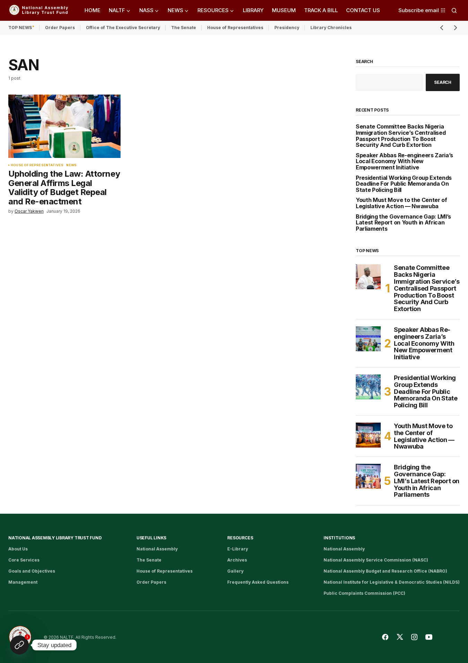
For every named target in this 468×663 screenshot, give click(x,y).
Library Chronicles (331, 27)
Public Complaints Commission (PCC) (364, 593)
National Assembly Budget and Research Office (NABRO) (385, 571)
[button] (454, 10)
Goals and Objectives (31, 571)
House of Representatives (235, 27)
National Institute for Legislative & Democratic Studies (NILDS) (392, 582)
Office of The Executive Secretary (123, 27)
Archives (237, 560)
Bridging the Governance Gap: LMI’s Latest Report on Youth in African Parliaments (403, 223)
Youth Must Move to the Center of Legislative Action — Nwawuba (401, 203)
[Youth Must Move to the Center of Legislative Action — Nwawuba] (368, 435)
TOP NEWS (20, 27)
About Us (18, 548)
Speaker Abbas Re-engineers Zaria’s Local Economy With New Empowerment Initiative (404, 161)
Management (22, 582)
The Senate (183, 27)
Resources (240, 537)
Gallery (235, 571)
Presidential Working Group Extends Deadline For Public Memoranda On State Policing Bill (404, 184)
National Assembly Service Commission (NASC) (376, 560)
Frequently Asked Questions (258, 582)
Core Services (23, 560)
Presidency (286, 27)
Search (364, 61)
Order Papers (60, 27)
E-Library (237, 548)
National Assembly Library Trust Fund (54, 537)
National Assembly (157, 548)
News (71, 165)
